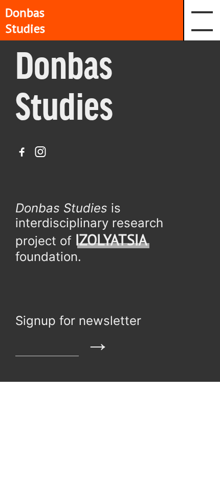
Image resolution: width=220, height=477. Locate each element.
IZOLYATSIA (111, 239)
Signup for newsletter (78, 320)
